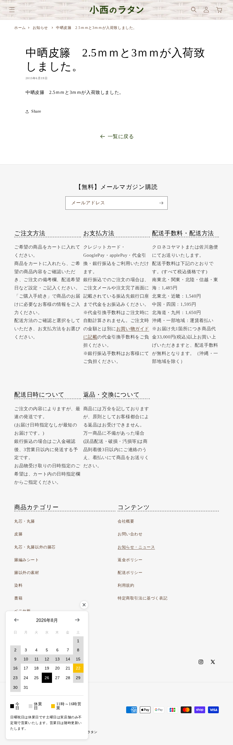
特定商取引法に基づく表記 (142, 598)
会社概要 (126, 521)
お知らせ (40, 28)
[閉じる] (84, 605)
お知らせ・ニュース (136, 547)
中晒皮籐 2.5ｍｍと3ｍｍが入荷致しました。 (96, 28)
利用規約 (126, 585)
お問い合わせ (130, 534)
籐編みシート (26, 560)
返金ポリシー (130, 560)
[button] (12, 9)
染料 (18, 585)
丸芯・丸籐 (24, 521)
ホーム (20, 28)
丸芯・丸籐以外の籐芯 (35, 547)
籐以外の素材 (26, 573)
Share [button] (36, 111)
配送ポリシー (130, 573)
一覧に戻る (121, 136)
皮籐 (18, 534)
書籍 (18, 598)
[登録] (161, 203)
